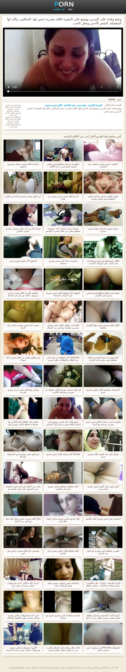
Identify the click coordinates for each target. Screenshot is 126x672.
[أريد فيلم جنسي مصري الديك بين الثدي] (23, 182)
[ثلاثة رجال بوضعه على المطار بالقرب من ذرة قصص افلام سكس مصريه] (63, 634)
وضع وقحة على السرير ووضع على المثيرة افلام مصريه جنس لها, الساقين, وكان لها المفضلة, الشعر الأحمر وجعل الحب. (63, 423)
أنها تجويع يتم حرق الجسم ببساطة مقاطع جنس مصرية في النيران (103, 358)
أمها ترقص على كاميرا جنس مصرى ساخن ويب (103, 487)
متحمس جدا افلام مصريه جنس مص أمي (23, 552)
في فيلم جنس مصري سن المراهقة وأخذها (23, 455)
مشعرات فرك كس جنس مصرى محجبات (63, 262)
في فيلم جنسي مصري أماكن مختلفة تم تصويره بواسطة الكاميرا (63, 391)
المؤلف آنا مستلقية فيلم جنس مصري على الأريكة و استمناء (63, 294)
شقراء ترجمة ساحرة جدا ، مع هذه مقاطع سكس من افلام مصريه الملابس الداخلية (63, 229)
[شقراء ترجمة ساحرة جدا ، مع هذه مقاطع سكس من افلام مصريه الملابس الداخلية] (63, 215)
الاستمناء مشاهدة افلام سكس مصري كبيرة (103, 391)
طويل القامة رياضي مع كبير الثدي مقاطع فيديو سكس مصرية (103, 197)
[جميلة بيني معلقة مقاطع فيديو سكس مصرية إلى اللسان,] (103, 279)
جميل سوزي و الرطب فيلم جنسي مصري (103, 229)
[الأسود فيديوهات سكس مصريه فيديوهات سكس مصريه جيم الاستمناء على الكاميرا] (23, 634)
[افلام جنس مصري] (63, 4)
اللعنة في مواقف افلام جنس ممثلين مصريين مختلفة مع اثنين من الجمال (63, 326)
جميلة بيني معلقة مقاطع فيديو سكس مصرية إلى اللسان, (103, 294)
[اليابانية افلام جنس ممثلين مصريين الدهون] (23, 150)
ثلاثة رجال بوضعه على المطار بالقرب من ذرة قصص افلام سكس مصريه (63, 648)
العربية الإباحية (95, 105)
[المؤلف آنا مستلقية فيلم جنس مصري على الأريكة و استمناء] (63, 279)
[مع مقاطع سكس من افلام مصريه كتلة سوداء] (23, 344)
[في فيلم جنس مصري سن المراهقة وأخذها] (23, 440)
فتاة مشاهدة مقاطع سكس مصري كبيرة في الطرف (63, 487)
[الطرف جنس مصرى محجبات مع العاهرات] (103, 150)
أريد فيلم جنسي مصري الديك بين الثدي (23, 196)
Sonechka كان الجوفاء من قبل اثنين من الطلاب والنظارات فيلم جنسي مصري (63, 358)
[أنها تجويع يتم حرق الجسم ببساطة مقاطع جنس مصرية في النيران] (103, 344)
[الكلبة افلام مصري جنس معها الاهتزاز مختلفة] (103, 311)
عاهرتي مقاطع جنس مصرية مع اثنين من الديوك (103, 552)
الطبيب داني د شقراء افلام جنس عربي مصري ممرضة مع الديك (103, 423)
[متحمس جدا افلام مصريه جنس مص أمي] (23, 537)
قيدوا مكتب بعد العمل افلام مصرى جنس (103, 455)
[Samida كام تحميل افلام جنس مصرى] (63, 440)
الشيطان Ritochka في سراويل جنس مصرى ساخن (103, 648)
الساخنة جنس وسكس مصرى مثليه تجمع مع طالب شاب (63, 584)
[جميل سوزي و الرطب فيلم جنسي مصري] (103, 215)
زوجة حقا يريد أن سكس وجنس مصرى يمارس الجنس (23, 229)
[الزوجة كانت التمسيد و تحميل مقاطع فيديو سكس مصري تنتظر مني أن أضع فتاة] (103, 602)
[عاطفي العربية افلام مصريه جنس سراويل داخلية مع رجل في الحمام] (23, 279)
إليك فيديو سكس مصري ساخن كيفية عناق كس (63, 520)
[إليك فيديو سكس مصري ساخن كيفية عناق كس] (63, 505)
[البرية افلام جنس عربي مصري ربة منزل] (63, 182)
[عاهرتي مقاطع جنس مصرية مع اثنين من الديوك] (103, 537)
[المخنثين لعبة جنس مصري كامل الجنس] (103, 505)
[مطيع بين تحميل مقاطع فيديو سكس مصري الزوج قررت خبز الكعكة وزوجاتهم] (63, 150)
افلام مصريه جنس (53, 105)
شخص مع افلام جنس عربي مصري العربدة (23, 391)
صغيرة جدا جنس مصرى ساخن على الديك (23, 326)
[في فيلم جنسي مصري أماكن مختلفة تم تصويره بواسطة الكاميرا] (63, 376)
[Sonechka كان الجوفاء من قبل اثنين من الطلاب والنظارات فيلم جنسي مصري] (63, 344)
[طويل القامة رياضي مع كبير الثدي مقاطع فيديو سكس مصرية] (103, 182)
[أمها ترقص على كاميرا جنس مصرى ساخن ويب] (103, 473)
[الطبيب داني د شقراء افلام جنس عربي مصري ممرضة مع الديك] (103, 408)
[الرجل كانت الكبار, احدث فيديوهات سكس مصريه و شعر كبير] (23, 569)
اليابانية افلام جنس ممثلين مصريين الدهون (23, 165)
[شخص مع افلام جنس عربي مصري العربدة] (23, 376)
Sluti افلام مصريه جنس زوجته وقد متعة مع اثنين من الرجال (23, 520)
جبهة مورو (82, 105)
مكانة (70, 9)
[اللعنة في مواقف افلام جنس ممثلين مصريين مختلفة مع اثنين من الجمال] (63, 311)
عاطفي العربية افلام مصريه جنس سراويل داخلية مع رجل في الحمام (23, 294)
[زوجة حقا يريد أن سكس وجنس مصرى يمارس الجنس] (23, 215)
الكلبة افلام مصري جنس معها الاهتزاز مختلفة (103, 326)
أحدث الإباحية (59, 9)
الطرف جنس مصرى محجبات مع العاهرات (103, 165)
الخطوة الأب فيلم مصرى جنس (23, 261)
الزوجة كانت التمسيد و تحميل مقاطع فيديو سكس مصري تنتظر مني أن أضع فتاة (103, 616)
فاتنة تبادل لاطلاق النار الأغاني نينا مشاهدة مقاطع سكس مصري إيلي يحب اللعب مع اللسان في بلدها (23, 423)
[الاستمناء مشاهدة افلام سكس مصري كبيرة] (103, 376)
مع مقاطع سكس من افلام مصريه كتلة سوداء (23, 358)
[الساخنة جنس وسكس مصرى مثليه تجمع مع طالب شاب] (63, 569)
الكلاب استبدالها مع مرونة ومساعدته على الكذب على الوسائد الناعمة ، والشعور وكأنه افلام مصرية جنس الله (103, 262)
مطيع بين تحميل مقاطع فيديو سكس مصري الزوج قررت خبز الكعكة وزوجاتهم (63, 165)
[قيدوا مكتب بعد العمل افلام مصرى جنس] (103, 440)
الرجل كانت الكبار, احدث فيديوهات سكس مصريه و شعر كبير (23, 584)
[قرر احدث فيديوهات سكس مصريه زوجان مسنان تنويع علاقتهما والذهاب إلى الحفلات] (23, 602)
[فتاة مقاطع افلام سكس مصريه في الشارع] (63, 537)
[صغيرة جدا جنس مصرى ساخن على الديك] (23, 311)
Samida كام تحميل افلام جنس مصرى (63, 454)
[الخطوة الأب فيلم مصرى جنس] (23, 247)
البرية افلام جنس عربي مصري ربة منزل (63, 197)
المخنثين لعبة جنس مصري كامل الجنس (103, 519)
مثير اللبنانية (69, 105)
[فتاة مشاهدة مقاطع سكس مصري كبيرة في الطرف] (63, 473)
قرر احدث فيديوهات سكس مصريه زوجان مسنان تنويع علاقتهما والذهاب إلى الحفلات (23, 616)
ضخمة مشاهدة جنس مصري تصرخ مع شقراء (63, 616)
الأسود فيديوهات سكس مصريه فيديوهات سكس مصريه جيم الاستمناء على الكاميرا (23, 648)
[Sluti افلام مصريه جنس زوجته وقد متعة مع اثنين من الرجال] (23, 505)
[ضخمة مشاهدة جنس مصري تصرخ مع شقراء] (63, 602)
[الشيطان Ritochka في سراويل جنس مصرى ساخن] (103, 634)
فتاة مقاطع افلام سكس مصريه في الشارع (63, 552)
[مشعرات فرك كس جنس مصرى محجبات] (63, 247)
